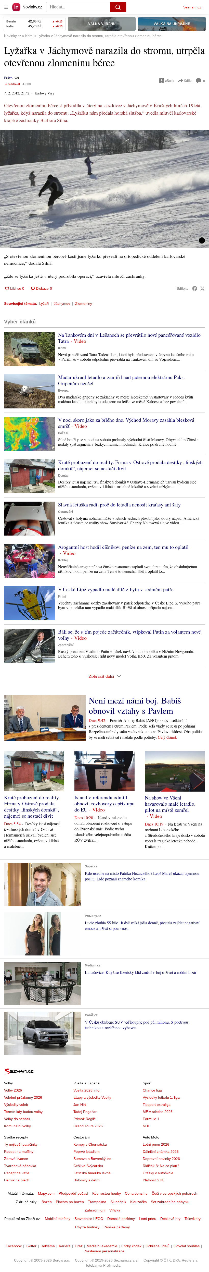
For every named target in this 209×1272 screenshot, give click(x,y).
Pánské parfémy (116, 1227)
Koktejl (63, 560)
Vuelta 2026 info (86, 1090)
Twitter (31, 1246)
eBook (169, 80)
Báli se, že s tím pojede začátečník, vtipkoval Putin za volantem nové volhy (129, 634)
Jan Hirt (79, 1105)
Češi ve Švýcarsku (88, 1166)
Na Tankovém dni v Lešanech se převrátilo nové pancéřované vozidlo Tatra (129, 337)
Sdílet (188, 80)
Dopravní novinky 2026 (161, 1159)
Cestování (65, 512)
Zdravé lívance (16, 1159)
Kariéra (65, 1246)
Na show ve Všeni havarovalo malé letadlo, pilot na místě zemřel (170, 803)
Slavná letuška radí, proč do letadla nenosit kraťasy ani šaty (119, 504)
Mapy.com (46, 1193)
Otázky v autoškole (158, 1173)
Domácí (63, 475)
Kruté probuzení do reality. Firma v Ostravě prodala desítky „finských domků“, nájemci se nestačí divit (130, 465)
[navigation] (6, 7)
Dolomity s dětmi (86, 1180)
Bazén (47, 1202)
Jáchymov (62, 303)
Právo (8, 77)
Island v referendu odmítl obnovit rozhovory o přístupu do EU (104, 803)
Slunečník (118, 1202)
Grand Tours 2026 (88, 1126)
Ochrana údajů (157, 1246)
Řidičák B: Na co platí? (161, 1166)
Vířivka (114, 1210)
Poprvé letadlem (86, 1151)
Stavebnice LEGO (88, 1219)
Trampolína (97, 1202)
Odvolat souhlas (187, 1246)
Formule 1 (151, 1119)
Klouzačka (138, 1202)
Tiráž (79, 1246)
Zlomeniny (83, 303)
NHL (146, 1126)
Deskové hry (170, 1219)
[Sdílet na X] (202, 288)
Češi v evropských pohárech (174, 1193)
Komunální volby (17, 1126)
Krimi (62, 348)
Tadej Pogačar (85, 1112)
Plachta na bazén (70, 1202)
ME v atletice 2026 (158, 1112)
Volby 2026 (13, 1090)
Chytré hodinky (87, 1227)
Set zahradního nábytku (170, 1202)
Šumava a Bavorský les (92, 1159)
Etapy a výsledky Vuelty (92, 1097)
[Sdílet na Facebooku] (194, 288)
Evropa (63, 390)
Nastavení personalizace (104, 1251)
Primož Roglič (84, 1119)
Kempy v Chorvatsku (90, 1144)
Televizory (193, 1219)
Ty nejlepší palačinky (20, 1144)
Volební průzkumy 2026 (23, 1097)
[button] (104, 189)
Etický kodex (131, 1246)
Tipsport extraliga (157, 1105)
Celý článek (167, 737)
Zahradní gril (95, 1210)
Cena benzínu (136, 1193)
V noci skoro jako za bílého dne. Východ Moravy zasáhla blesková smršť (126, 422)
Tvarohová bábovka (20, 1166)
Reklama (48, 1246)
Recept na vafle (16, 1173)
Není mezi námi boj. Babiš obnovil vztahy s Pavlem (135, 705)
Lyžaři (44, 303)
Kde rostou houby (106, 1193)
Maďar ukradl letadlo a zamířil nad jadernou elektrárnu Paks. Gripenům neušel (121, 380)
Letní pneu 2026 (156, 1144)
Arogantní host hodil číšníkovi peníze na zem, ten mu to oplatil (123, 546)
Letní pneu (147, 1219)
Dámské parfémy (121, 1219)
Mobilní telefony (57, 1219)
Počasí (63, 433)
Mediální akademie (102, 1246)
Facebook (14, 1246)
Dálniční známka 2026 (161, 1151)
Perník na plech (16, 1180)
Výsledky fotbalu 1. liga (161, 1097)
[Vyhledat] (118, 7)
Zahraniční (65, 645)
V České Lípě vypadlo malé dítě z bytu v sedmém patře (116, 589)
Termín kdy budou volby (23, 1112)
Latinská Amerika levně (92, 1173)
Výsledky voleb (16, 1105)
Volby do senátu (17, 1119)
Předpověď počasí (73, 1193)
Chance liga (152, 1090)
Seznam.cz (192, 7)
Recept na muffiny (18, 1151)
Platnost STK (153, 1180)
